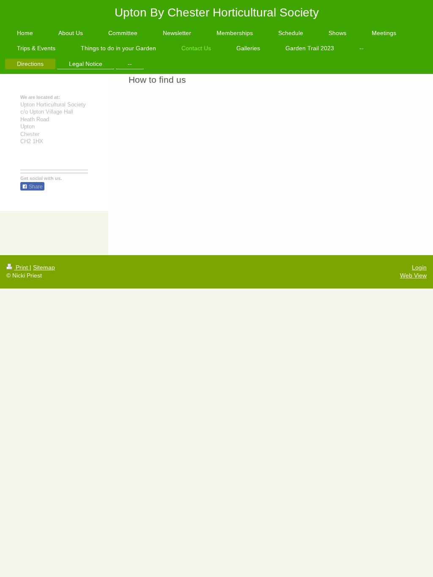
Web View (413, 275)
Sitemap (44, 267)
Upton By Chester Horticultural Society (217, 12)
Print (22, 267)
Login (419, 267)
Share (35, 187)
